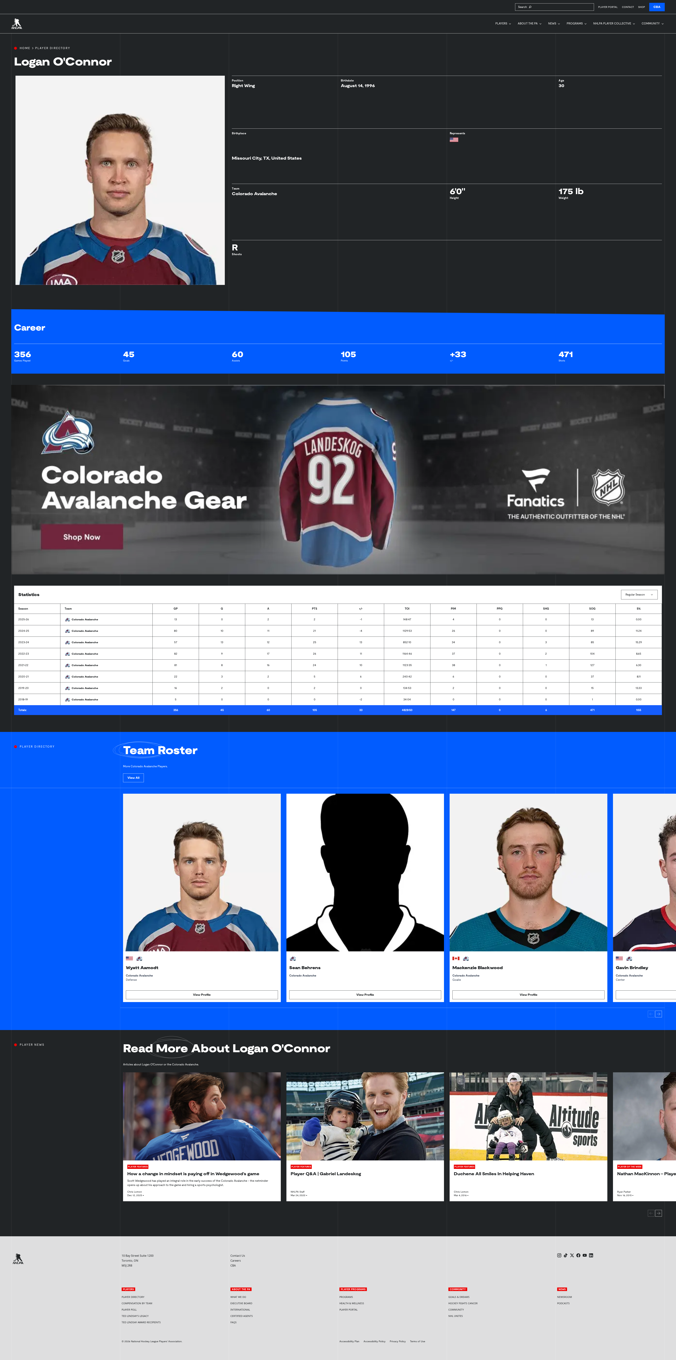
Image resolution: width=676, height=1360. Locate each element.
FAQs (233, 1322)
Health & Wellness (351, 1303)
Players (501, 23)
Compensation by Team (137, 1303)
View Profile (202, 994)
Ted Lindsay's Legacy (135, 1316)
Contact (628, 7)
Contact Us (237, 1256)
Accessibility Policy (375, 1341)
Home (25, 48)
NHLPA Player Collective (612, 23)
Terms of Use (417, 1341)
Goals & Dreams (459, 1297)
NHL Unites (468, 1316)
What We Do (238, 1297)
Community (651, 23)
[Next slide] (658, 1014)
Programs (575, 23)
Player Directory (52, 48)
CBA (657, 7)
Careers (235, 1261)
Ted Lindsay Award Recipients (141, 1322)
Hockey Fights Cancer (463, 1303)
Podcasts (563, 1303)
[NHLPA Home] (17, 23)
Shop (641, 6)
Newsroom (564, 1297)
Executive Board (241, 1303)
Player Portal (608, 6)
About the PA (528, 23)
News (552, 23)
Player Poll (129, 1309)
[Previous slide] (651, 1014)
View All (133, 777)
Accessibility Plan (349, 1341)
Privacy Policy (398, 1341)
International (240, 1309)
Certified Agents (241, 1316)
